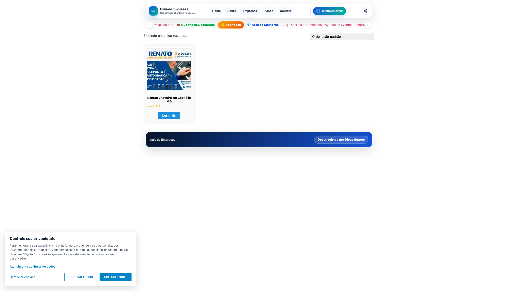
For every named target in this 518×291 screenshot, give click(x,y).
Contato (286, 11)
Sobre (231, 11)
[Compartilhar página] (365, 11)
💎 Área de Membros (263, 25)
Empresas (250, 11)
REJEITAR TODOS (81, 277)
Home (216, 11)
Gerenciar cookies (22, 277)
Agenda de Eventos (338, 25)
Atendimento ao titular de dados (32, 266)
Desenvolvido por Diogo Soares (341, 139)
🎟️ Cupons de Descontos (196, 25)
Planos (268, 11)
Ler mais (169, 115)
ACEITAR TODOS (115, 277)
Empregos (363, 25)
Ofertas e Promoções (306, 25)
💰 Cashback (231, 25)
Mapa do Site (164, 25)
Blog (285, 25)
